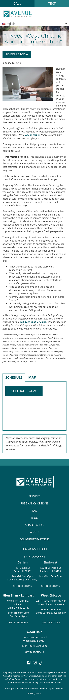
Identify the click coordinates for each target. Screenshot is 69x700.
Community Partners (35, 539)
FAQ (34, 511)
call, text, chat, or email (33, 322)
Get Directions (22, 585)
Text (52, 3)
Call (17, 3)
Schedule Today (17, 54)
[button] (34, 23)
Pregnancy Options (34, 503)
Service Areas (34, 525)
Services (34, 496)
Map (32, 377)
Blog (34, 518)
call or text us (32, 135)
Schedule (13, 377)
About (34, 532)
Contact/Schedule (34, 549)
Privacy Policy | (35, 693)
